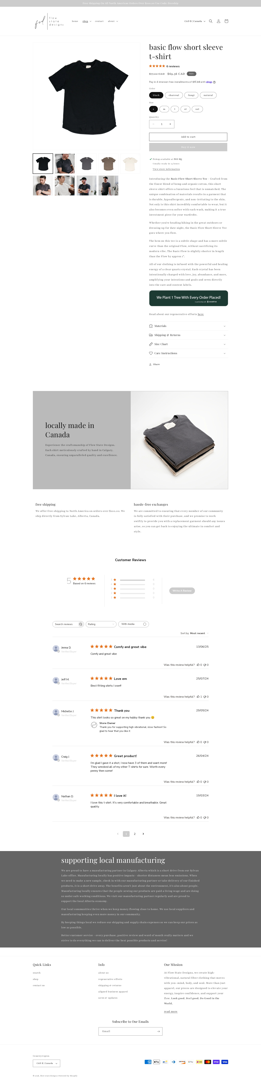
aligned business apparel (113, 991)
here (201, 314)
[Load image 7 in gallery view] (65, 185)
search (37, 972)
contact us (39, 985)
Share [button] (156, 364)
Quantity (154, 117)
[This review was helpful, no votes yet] (198, 665)
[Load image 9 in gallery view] (108, 185)
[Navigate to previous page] (117, 834)
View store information (166, 169)
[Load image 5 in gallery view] (130, 164)
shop (35, 979)
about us (103, 972)
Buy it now (188, 147)
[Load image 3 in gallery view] (87, 164)
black (156, 95)
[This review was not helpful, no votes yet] (204, 665)
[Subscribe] (158, 1031)
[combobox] (101, 624)
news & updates (107, 997)
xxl (197, 109)
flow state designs (49, 1076)
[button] (86, 21)
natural (208, 95)
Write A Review (182, 590)
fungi (191, 95)
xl (185, 109)
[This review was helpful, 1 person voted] (198, 697)
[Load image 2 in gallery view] (65, 164)
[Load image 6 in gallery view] (43, 185)
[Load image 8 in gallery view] (87, 185)
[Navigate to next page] (143, 834)
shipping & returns (109, 985)
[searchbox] (65, 624)
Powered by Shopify (68, 1076)
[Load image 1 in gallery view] (43, 164)
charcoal (174, 95)
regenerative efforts (110, 979)
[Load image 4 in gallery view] (108, 164)
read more (171, 1011)
